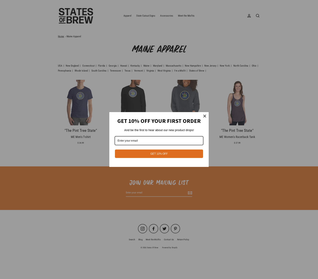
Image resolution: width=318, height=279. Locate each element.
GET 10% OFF (159, 153)
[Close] (205, 116)
